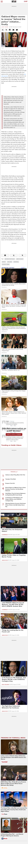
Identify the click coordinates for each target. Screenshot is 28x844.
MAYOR (4, 261)
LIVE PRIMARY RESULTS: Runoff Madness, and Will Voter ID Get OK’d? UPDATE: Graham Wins (13, 604)
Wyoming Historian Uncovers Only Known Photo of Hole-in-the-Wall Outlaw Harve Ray (15, 505)
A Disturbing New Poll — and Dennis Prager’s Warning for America (12, 835)
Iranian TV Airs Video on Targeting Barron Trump (13, 556)
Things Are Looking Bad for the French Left (12, 631)
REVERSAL (16, 261)
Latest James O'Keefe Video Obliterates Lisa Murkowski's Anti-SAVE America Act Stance (13, 757)
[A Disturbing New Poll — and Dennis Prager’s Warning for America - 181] (14, 825)
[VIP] (25, 1)
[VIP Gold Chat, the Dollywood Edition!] (14, 520)
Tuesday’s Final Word (10, 479)
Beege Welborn (5, 684)
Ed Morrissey (5, 534)
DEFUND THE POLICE (10, 259)
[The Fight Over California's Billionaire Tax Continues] (14, 697)
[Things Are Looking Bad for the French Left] (14, 621)
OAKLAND (9, 261)
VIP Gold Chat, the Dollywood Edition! (12, 530)
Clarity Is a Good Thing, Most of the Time (15, 475)
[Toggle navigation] (2, 1)
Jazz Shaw (4, 27)
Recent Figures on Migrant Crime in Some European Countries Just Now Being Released (15, 489)
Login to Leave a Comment (14, 434)
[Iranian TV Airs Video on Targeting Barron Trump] (14, 546)
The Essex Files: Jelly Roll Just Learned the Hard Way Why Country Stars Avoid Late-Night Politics (14, 809)
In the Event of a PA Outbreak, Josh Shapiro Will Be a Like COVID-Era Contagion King (14, 499)
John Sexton (4, 560)
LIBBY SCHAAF (19, 259)
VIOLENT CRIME (5, 264)
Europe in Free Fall (10, 483)
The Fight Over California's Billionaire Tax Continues (11, 707)
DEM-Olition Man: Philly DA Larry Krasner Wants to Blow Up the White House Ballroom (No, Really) (13, 783)
